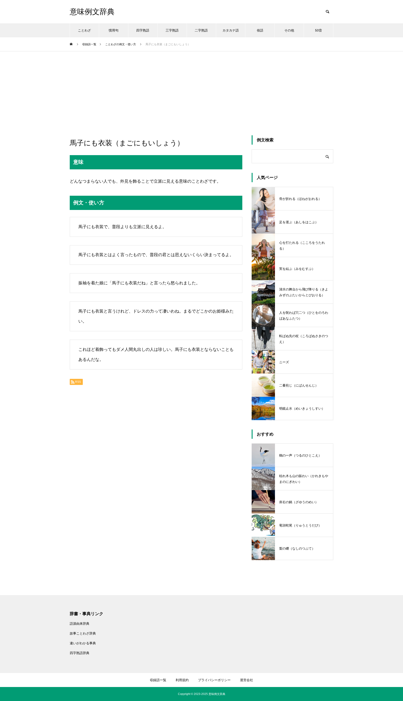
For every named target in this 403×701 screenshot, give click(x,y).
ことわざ (84, 30)
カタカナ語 (230, 30)
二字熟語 (201, 30)
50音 (318, 30)
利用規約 (182, 680)
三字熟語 (172, 30)
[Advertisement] (201, 86)
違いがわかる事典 (83, 643)
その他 (289, 30)
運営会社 (246, 680)
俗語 (260, 30)
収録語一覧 (158, 680)
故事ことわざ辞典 (83, 633)
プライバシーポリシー (214, 680)
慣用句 (113, 30)
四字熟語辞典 (79, 653)
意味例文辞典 (216, 694)
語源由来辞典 (79, 623)
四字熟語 (142, 30)
